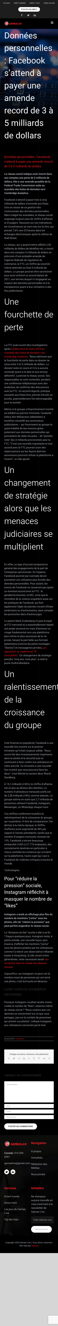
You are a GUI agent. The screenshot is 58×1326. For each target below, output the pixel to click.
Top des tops (11, 1219)
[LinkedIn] (13, 1171)
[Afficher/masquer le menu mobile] (52, 22)
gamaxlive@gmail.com (17, 1163)
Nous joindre (38, 1174)
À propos (36, 1151)
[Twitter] (6, 1171)
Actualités (37, 1158)
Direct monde (11, 1196)
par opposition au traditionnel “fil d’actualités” (25, 651)
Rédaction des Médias (39, 1166)
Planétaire (20, 1039)
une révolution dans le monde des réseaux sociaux (26, 963)
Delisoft (35, 1245)
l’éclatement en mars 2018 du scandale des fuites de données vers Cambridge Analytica (24, 353)
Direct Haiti (10, 1203)
